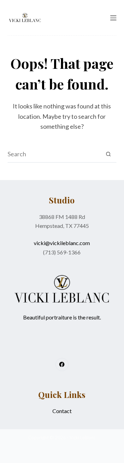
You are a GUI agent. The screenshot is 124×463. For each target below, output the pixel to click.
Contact (62, 411)
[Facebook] (62, 364)
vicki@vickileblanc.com (62, 243)
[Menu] (113, 18)
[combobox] (54, 153)
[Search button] (108, 154)
